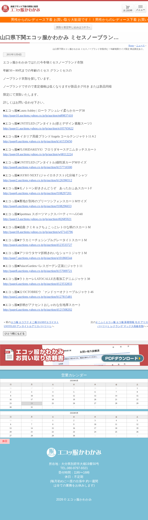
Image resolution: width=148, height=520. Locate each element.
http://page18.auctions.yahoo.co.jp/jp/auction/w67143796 (38, 232)
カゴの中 (127, 10)
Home (131, 45)
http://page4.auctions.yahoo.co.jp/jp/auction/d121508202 (37, 309)
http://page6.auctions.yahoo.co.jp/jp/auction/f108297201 (37, 193)
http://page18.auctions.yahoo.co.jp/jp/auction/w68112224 (38, 154)
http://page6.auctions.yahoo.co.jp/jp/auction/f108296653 (37, 206)
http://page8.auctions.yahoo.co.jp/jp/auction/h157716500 (37, 167)
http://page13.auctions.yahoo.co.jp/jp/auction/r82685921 (37, 219)
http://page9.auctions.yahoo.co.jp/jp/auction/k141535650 (37, 141)
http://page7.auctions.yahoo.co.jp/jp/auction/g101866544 (37, 258)
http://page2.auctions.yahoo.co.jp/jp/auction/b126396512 (37, 180)
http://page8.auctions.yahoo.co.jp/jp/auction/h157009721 (37, 271)
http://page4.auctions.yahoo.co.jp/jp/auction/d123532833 (37, 283)
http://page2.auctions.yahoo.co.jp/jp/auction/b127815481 (37, 296)
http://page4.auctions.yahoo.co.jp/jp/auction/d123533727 (37, 245)
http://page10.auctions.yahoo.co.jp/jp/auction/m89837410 (38, 115)
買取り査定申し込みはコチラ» (73, 27)
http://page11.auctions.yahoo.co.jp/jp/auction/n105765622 (38, 128)
